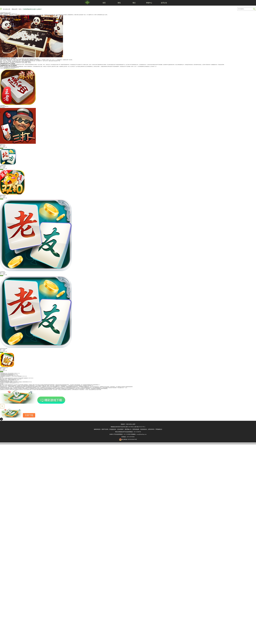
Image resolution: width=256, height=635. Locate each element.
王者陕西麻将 (6, 13)
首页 (104, 3)
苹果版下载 (6, 106)
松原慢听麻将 (2, 271)
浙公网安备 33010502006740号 (129, 439)
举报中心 (149, 3)
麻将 (61, 14)
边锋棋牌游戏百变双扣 (4, 367)
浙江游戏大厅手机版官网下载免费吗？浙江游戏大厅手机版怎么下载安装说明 (13, 381)
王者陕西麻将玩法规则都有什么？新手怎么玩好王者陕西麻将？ (11, 376)
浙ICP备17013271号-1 (139, 426)
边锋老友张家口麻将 (3, 348)
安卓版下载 (2, 106)
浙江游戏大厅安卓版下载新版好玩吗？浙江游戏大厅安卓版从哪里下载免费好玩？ (14, 378)
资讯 (119, 3)
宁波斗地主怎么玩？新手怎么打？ (9, 68)
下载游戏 (1, 148)
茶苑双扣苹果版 (3, 195)
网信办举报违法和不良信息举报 (123, 431)
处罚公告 (164, 3)
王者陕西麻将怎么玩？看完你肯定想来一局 (10, 67)
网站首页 (14, 9)
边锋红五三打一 (3, 144)
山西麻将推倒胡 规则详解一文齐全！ (6, 387)
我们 (134, 3)
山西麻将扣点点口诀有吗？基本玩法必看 (7, 382)
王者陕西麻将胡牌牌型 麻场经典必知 (6, 374)
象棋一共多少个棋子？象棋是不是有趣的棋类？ (8, 379)
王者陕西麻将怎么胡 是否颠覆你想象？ (7, 375)
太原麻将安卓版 (3, 165)
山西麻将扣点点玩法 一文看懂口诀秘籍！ (7, 386)
